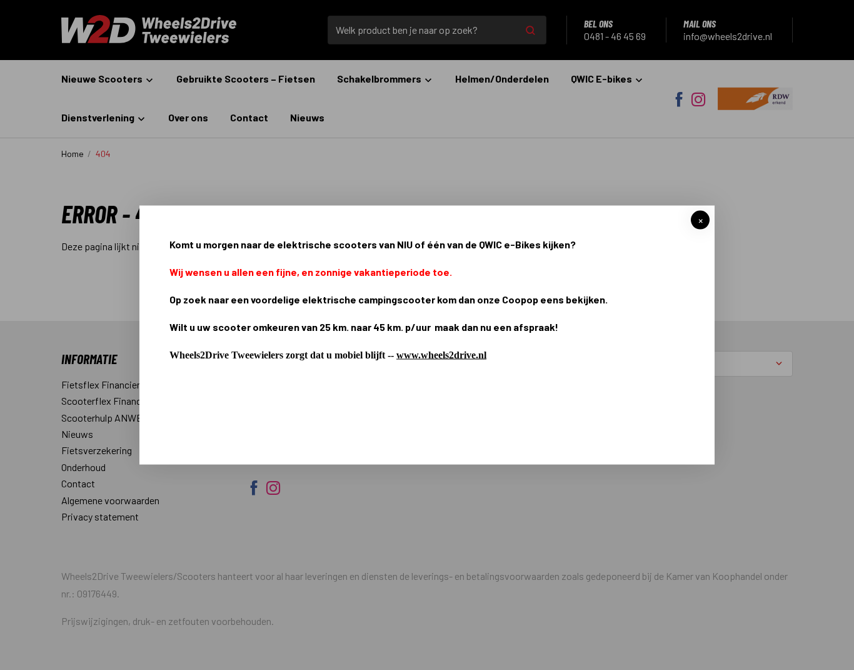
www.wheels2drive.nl (441, 354)
